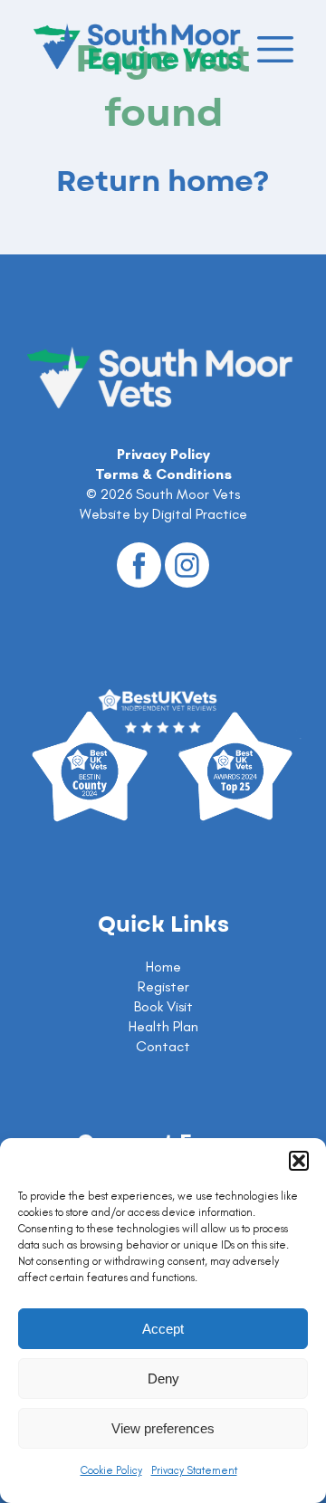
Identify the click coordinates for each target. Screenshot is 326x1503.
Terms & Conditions (163, 474)
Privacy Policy (163, 454)
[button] (299, 1161)
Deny (163, 1378)
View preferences (163, 1428)
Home (163, 966)
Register (163, 986)
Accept (163, 1328)
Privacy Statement (194, 1470)
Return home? (163, 182)
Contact (163, 1046)
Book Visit (163, 1006)
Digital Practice (199, 513)
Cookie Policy (111, 1470)
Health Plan (163, 1026)
